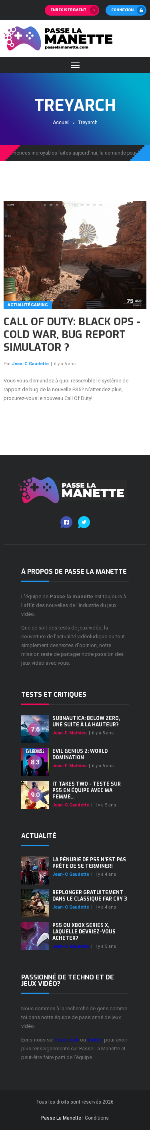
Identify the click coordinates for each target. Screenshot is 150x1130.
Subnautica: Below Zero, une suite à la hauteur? (86, 721)
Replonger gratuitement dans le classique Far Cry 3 (89, 895)
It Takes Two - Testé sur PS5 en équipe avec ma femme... (86, 790)
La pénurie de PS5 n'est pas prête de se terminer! (89, 863)
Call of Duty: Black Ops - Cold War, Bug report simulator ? (72, 335)
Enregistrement (68, 10)
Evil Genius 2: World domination (80, 754)
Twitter (95, 1040)
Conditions (97, 1118)
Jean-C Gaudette (30, 363)
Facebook (67, 1040)
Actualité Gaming (28, 305)
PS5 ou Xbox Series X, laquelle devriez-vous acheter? (84, 931)
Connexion (122, 10)
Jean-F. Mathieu (69, 733)
